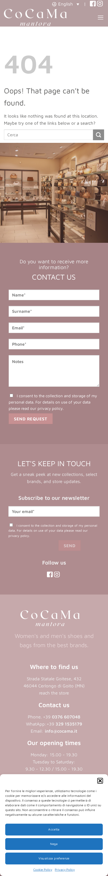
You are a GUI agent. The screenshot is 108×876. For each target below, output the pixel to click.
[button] (100, 780)
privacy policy (50, 408)
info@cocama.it (61, 731)
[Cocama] (35, 17)
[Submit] (98, 134)
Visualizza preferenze (54, 858)
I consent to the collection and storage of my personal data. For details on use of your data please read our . (53, 402)
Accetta (54, 829)
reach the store (54, 693)
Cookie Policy (42, 870)
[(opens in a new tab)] (93, 4)
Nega (54, 843)
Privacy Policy (65, 870)
